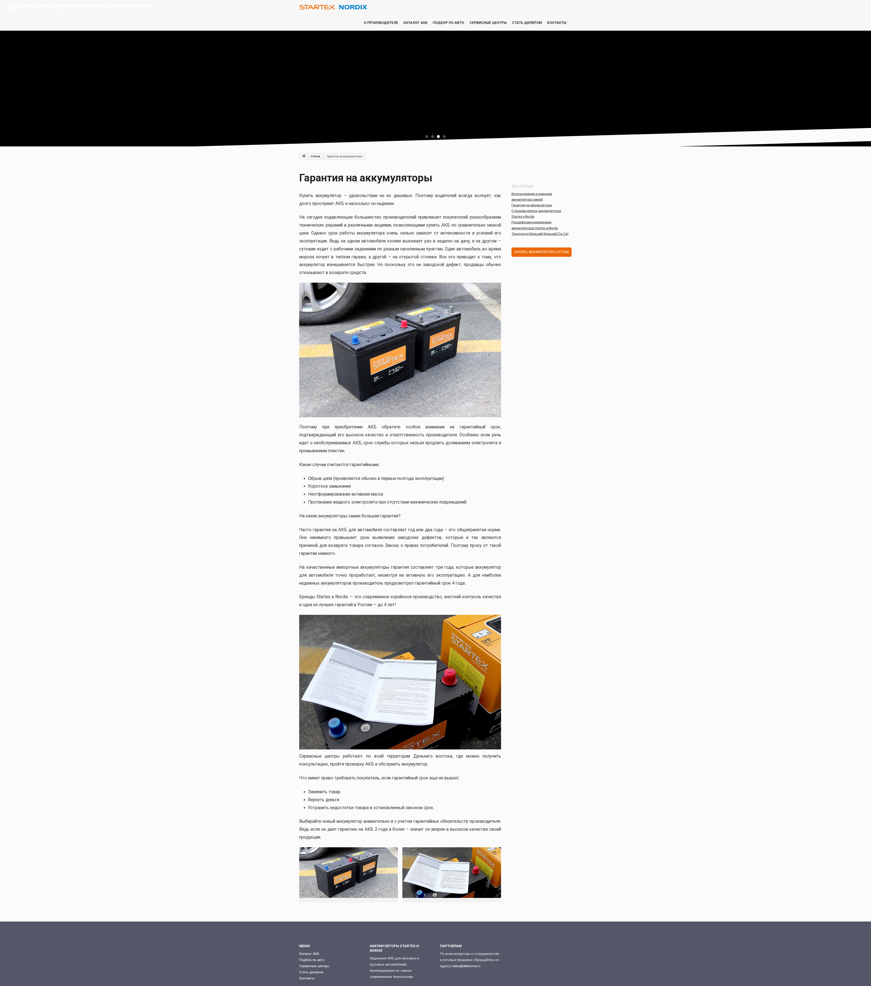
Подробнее (434, 101)
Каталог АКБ (416, 23)
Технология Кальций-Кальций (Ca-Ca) (539, 234)
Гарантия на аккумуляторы (531, 205)
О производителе (381, 23)
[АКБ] (303, 156)
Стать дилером (527, 23)
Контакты (556, 23)
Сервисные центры (488, 23)
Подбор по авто (448, 23)
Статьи (315, 156)
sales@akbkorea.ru (466, 966)
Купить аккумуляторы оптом (541, 252)
